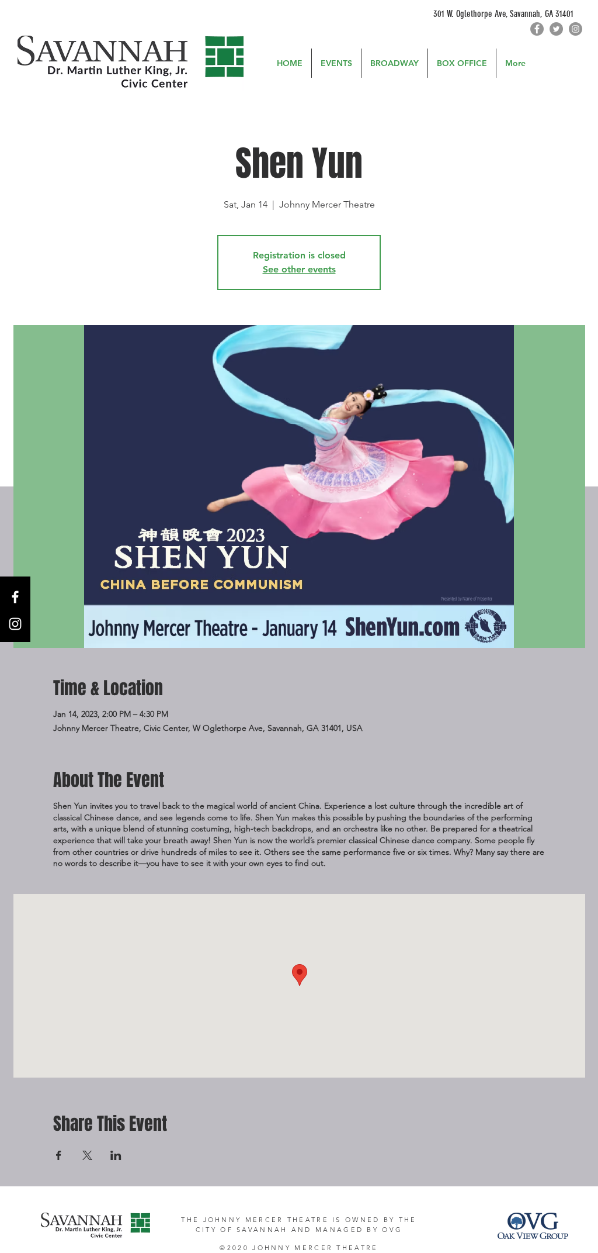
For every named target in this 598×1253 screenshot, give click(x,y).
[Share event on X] (87, 1155)
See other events (299, 269)
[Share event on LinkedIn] (115, 1155)
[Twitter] (556, 29)
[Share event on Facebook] (58, 1155)
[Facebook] (537, 29)
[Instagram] (575, 29)
